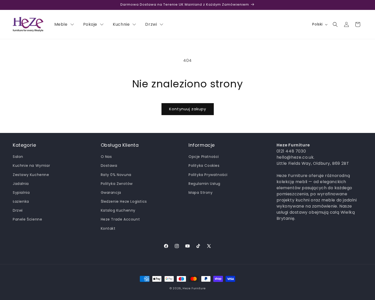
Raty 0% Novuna (116, 174)
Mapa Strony (201, 192)
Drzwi (18, 210)
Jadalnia (21, 183)
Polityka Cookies (204, 165)
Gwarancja (111, 192)
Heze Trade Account (120, 219)
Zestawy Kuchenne (31, 174)
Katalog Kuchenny (118, 210)
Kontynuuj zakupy (187, 109)
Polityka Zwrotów (117, 183)
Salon (18, 156)
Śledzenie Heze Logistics (124, 201)
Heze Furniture (194, 288)
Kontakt (108, 228)
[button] (335, 24)
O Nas (106, 156)
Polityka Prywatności (208, 174)
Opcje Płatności (204, 156)
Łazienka (21, 201)
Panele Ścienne (27, 219)
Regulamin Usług (204, 183)
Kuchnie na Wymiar (31, 165)
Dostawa (109, 165)
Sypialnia (21, 192)
